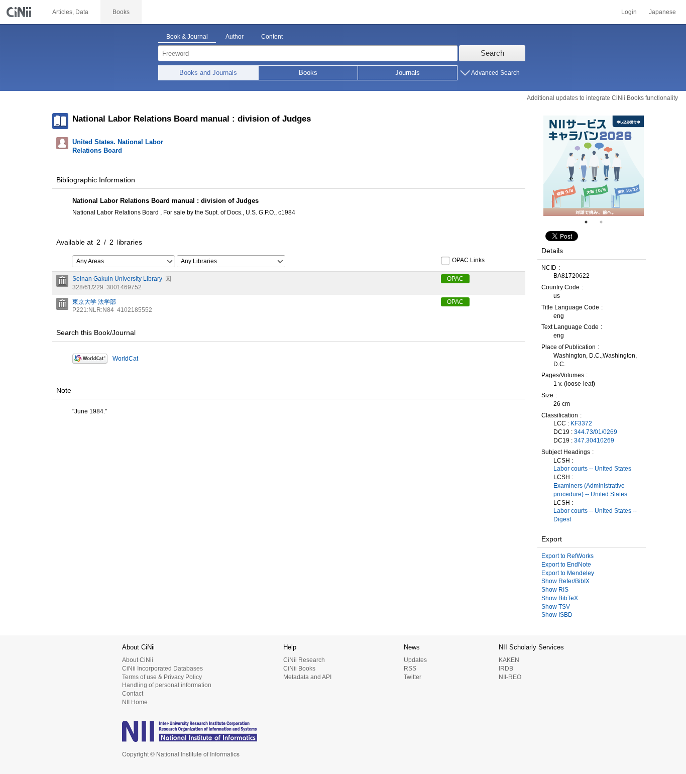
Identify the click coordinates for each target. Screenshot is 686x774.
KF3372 (581, 423)
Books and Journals (208, 72)
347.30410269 (594, 440)
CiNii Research (304, 660)
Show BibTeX (559, 598)
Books (308, 72)
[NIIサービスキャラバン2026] (593, 166)
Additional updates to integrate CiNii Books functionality (602, 97)
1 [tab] (590, 222)
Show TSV (555, 606)
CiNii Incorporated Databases (162, 668)
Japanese (662, 12)
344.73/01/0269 (595, 431)
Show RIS (554, 589)
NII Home (135, 702)
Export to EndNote (566, 564)
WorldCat (125, 358)
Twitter (412, 677)
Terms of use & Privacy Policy (162, 677)
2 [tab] (605, 222)
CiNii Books (299, 668)
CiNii (20, 12)
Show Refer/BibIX (565, 581)
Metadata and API (307, 677)
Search (492, 53)
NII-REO (510, 677)
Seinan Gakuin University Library (117, 278)
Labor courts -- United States (592, 468)
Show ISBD (557, 614)
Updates (415, 660)
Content (272, 36)
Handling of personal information (166, 685)
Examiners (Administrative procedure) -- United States (590, 490)
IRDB (506, 668)
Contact (132, 693)
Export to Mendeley (567, 573)
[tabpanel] (593, 166)
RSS (410, 668)
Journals (407, 72)
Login (629, 12)
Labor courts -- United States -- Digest (595, 515)
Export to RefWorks (567, 556)
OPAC (455, 278)
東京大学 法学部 (94, 301)
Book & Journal (187, 36)
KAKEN (509, 660)
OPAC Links (468, 260)
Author (234, 36)
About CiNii (137, 660)
